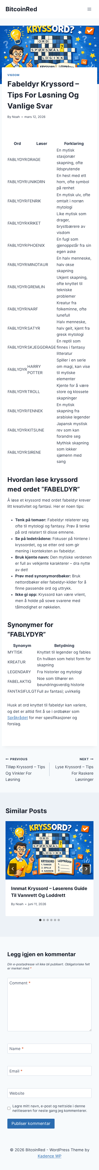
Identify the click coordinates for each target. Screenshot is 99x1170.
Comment (20, 983)
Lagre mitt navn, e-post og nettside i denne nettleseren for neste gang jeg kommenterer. (49, 1108)
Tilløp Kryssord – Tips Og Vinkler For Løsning (25, 769)
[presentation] (49, 850)
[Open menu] (89, 9)
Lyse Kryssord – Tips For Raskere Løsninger (74, 769)
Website (16, 1093)
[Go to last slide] (13, 868)
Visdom (13, 75)
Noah (16, 117)
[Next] (86, 868)
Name (16, 1048)
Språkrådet (17, 717)
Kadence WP (49, 1156)
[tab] (40, 920)
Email (16, 1071)
